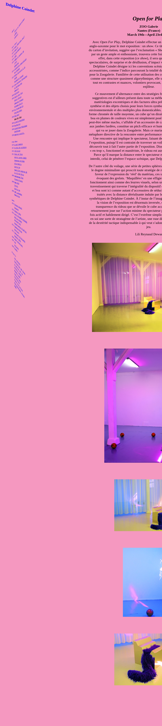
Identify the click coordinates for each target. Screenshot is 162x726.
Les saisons (15, 265)
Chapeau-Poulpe (17, 231)
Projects (8, 264)
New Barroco (15, 124)
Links (12, 26)
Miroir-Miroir (16, 97)
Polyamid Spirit (17, 104)
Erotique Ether (17, 111)
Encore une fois (17, 94)
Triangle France (17, 181)
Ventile (13, 44)
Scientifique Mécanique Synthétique (21, 129)
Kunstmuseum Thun (18, 177)
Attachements (16, 48)
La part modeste (17, 144)
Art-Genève (14, 67)
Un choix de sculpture (20, 148)
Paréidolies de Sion (19, 266)
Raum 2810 (14, 184)
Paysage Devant (17, 207)
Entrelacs (14, 234)
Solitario (14, 91)
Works (6, 206)
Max (11, 248)
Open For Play (16, 118)
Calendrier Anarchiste (20, 66)
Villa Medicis (16, 164)
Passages (13, 211)
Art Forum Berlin (18, 108)
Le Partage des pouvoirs (17, 85)
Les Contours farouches (21, 82)
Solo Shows (9, 36)
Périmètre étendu (18, 78)
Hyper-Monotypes (17, 243)
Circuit (13, 187)
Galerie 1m (15, 167)
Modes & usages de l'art (18, 56)
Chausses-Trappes (18, 101)
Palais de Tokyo (17, 154)
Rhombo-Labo (15, 277)
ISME (11, 50)
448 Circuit (15, 151)
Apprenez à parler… (19, 134)
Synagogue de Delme (19, 161)
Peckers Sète (16, 214)
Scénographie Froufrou (20, 226)
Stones (12, 255)
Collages (13, 251)
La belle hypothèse (19, 121)
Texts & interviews (19, 26)
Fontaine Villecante (19, 236)
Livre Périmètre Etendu (21, 216)
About (6, 17)
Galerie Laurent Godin (20, 157)
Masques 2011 (16, 241)
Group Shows (9, 141)
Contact (13, 30)
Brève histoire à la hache (19, 72)
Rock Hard (14, 114)
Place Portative (17, 286)
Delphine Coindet (20, 7)
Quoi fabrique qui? (19, 43)
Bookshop (13, 61)
